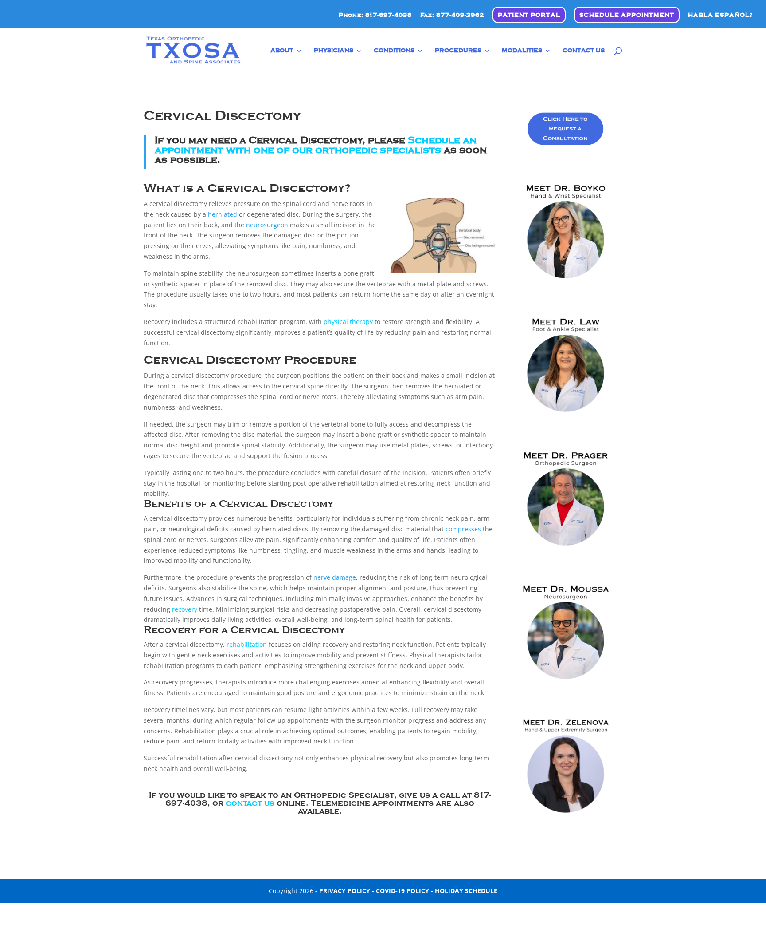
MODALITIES (522, 50)
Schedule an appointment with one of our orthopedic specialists (316, 145)
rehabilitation (247, 644)
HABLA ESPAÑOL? (720, 15)
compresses (463, 529)
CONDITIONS (394, 50)
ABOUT (281, 50)
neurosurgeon (267, 225)
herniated (222, 214)
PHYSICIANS (333, 50)
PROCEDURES (458, 50)
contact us (250, 803)
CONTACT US (584, 50)
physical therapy (348, 321)
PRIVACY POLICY (344, 890)
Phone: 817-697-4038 (375, 15)
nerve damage (334, 577)
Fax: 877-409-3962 (452, 15)
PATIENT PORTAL (529, 15)
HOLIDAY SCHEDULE (466, 890)
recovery (184, 609)
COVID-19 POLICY (402, 890)
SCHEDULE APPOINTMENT (626, 15)
